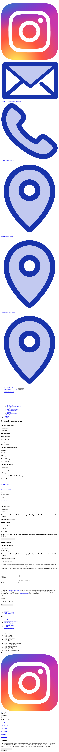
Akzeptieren (4, 750)
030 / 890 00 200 (5, 484)
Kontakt (6, 417)
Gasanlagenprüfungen (12, 413)
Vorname (3, 576)
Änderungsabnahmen (12, 410)
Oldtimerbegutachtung (12, 409)
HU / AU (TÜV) (11, 405)
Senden (3, 598)
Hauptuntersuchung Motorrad (14, 406)
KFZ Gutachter (7, 414)
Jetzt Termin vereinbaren (6, 604)
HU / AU (6, 619)
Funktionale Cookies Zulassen (8, 519)
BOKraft (9, 412)
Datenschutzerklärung (14, 590)
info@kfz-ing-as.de (5, 500)
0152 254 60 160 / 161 (6, 489)
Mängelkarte (10, 408)
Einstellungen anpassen (6, 749)
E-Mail (2, 582)
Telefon (2, 580)
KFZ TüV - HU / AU (9, 392)
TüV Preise (6, 416)
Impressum (6, 611)
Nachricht (3, 589)
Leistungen (6, 403)
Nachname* (3, 577)
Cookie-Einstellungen (9, 613)
